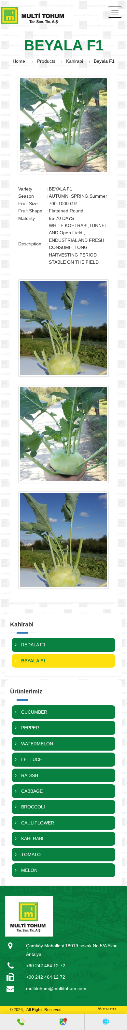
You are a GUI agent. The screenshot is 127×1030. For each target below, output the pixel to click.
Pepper (29, 727)
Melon (28, 870)
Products (46, 61)
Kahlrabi (74, 61)
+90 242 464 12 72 (45, 965)
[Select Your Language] (105, 1022)
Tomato (30, 854)
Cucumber (33, 712)
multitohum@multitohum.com (56, 988)
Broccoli (32, 806)
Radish (29, 775)
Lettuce (31, 759)
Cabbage (31, 791)
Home (19, 61)
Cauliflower (37, 822)
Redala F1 (33, 644)
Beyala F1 (33, 660)
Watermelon (36, 743)
